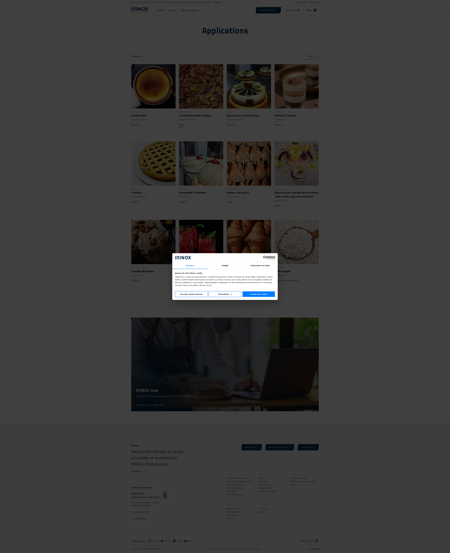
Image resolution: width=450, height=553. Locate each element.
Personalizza (223, 294)
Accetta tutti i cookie (258, 294)
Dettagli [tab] (225, 265)
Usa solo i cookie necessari (191, 294)
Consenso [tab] (190, 265)
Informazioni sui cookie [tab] (260, 265)
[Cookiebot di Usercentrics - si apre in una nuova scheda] (265, 257)
